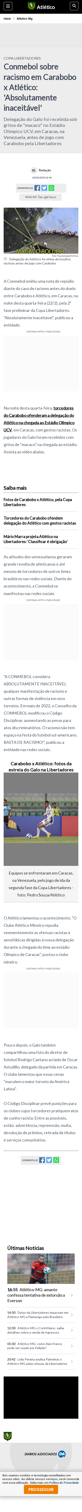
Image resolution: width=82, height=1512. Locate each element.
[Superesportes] (31, 7)
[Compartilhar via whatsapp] (51, 188)
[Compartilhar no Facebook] (37, 189)
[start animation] (14, 782)
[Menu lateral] (8, 6)
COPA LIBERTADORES (22, 58)
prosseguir (41, 1489)
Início (7, 18)
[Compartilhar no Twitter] (44, 189)
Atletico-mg (24, 18)
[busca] (74, 6)
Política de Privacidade (64, 1482)
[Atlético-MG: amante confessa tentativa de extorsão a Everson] (41, 1268)
